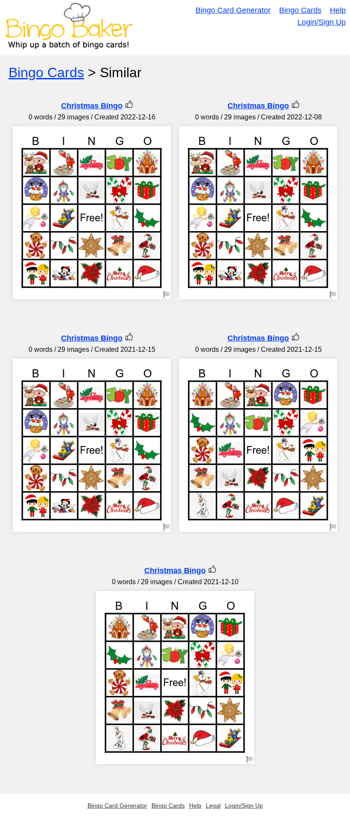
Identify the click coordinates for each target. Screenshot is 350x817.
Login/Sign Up (322, 22)
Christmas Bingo (91, 105)
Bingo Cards (300, 10)
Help (338, 10)
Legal (213, 805)
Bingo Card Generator (233, 10)
